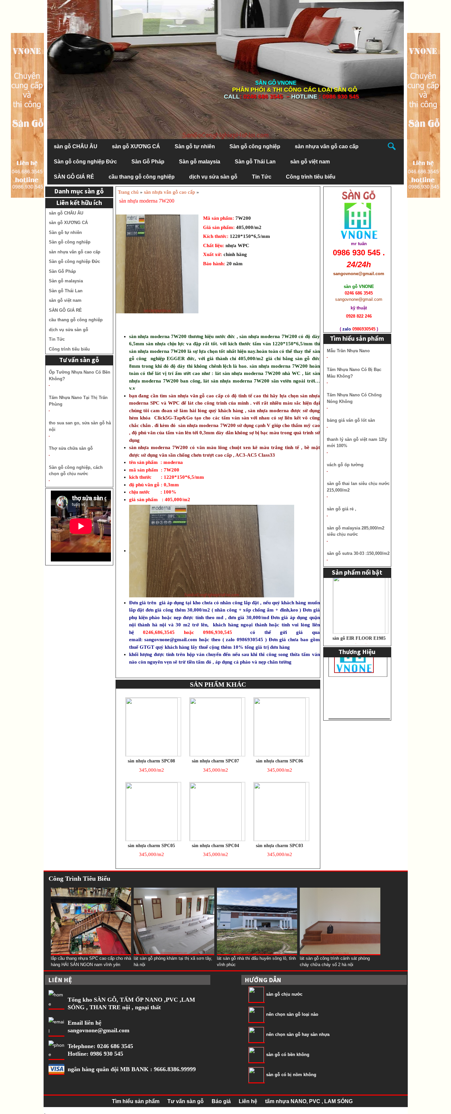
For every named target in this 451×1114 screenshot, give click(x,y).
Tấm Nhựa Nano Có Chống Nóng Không (354, 398)
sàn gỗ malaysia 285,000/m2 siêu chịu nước (355, 531)
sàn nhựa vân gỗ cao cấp (327, 146)
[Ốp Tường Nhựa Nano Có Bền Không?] (49, 385)
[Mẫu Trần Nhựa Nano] (327, 357)
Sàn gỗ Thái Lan (255, 161)
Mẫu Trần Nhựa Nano (348, 350)
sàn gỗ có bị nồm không (291, 1074)
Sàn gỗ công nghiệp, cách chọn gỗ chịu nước (76, 470)
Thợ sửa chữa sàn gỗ (71, 448)
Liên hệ (248, 1101)
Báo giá (221, 1101)
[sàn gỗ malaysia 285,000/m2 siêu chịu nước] (327, 541)
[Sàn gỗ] (423, 115)
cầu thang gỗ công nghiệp (142, 177)
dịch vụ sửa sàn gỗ (213, 177)
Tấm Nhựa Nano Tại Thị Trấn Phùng (78, 401)
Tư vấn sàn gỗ (185, 1101)
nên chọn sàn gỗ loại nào (292, 1014)
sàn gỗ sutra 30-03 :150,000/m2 (358, 553)
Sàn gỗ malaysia (199, 161)
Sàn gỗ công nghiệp (254, 146)
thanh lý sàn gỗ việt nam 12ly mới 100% (357, 442)
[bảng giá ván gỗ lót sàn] (327, 427)
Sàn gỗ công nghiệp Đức (85, 161)
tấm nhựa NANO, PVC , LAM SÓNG (309, 1101)
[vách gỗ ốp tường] (327, 471)
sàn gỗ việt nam (310, 161)
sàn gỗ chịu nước (284, 994)
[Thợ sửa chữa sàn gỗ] (49, 455)
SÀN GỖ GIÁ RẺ (74, 177)
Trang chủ (128, 192)
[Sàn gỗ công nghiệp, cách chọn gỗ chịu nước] (49, 480)
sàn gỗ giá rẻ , (341, 508)
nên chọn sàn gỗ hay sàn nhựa (298, 1034)
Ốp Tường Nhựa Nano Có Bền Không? (79, 375)
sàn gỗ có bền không (287, 1054)
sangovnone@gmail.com (170, 639)
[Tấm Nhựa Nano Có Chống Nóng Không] (327, 408)
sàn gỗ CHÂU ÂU (75, 146)
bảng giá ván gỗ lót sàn (351, 420)
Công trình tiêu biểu (310, 177)
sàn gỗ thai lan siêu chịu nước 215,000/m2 (358, 487)
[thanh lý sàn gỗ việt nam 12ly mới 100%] (327, 452)
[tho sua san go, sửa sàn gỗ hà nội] (49, 436)
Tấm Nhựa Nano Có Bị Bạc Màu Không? (354, 373)
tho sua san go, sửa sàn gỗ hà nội (80, 426)
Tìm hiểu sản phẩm (135, 1101)
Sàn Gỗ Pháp (147, 161)
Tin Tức (261, 177)
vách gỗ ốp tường (345, 464)
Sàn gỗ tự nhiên (195, 146)
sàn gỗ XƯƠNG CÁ (136, 146)
